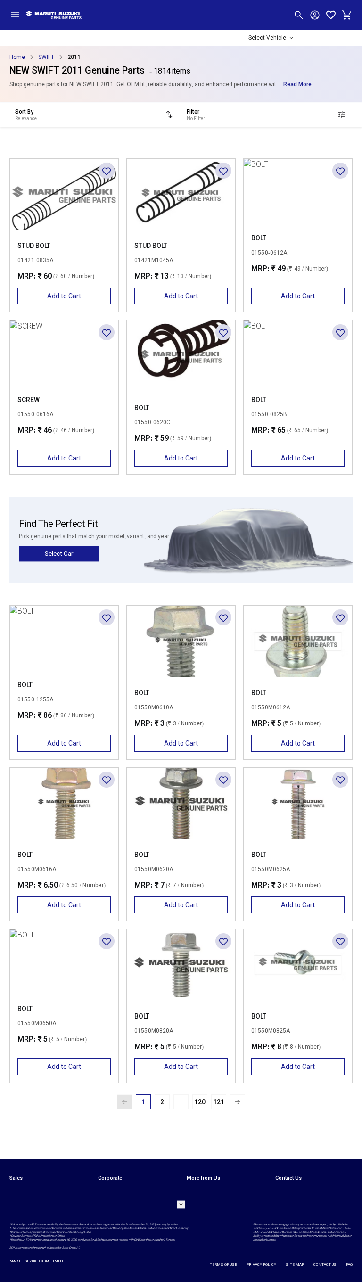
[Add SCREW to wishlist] (107, 332)
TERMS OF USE (223, 1264)
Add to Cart (64, 296)
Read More (297, 84)
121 (218, 1102)
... (181, 1102)
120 (200, 1102)
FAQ (349, 1264)
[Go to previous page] (124, 1101)
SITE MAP (295, 1264)
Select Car (59, 553)
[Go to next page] (237, 1101)
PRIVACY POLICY (261, 1264)
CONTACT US (325, 1264)
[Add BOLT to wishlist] (340, 171)
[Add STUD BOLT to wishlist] (107, 171)
